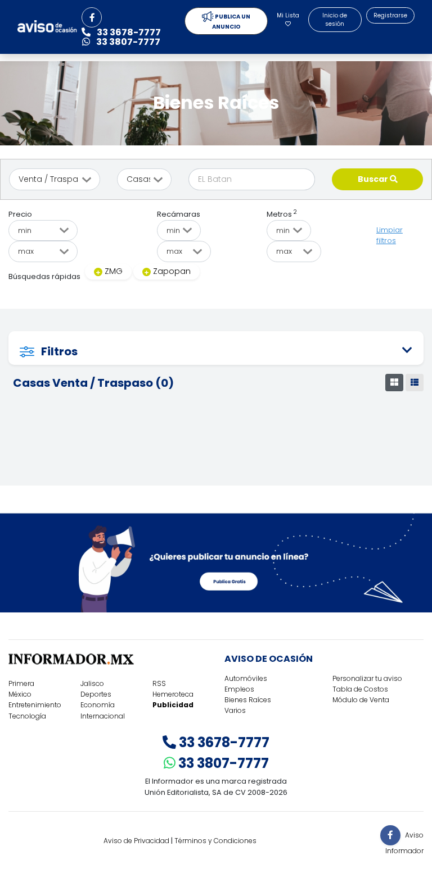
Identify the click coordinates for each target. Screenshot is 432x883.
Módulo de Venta (360, 699)
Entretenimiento (34, 705)
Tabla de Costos (360, 689)
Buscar (374, 179)
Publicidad (173, 705)
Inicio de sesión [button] (334, 19)
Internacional (102, 716)
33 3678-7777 (222, 742)
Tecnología (27, 716)
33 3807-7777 (222, 763)
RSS (159, 683)
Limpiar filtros (389, 235)
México (20, 694)
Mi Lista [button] (288, 15)
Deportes (95, 694)
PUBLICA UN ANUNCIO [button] (231, 21)
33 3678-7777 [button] (128, 32)
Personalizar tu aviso (367, 678)
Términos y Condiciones (215, 840)
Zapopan (172, 271)
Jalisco (92, 683)
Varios (235, 710)
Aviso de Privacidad (136, 840)
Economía (97, 705)
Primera (21, 683)
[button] (92, 17)
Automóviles (245, 678)
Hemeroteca (173, 694)
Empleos (239, 689)
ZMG (114, 271)
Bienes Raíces (247, 699)
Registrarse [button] (390, 15)
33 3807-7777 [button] (127, 42)
